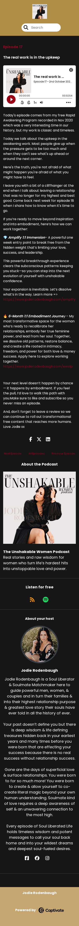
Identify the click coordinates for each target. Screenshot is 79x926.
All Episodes (36, 453)
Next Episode (12, 453)
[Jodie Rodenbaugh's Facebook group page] (39, 858)
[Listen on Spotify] (45, 599)
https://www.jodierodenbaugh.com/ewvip (38, 366)
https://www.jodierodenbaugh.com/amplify (39, 299)
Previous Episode (63, 453)
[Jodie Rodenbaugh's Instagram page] (49, 858)
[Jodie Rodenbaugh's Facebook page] (29, 858)
